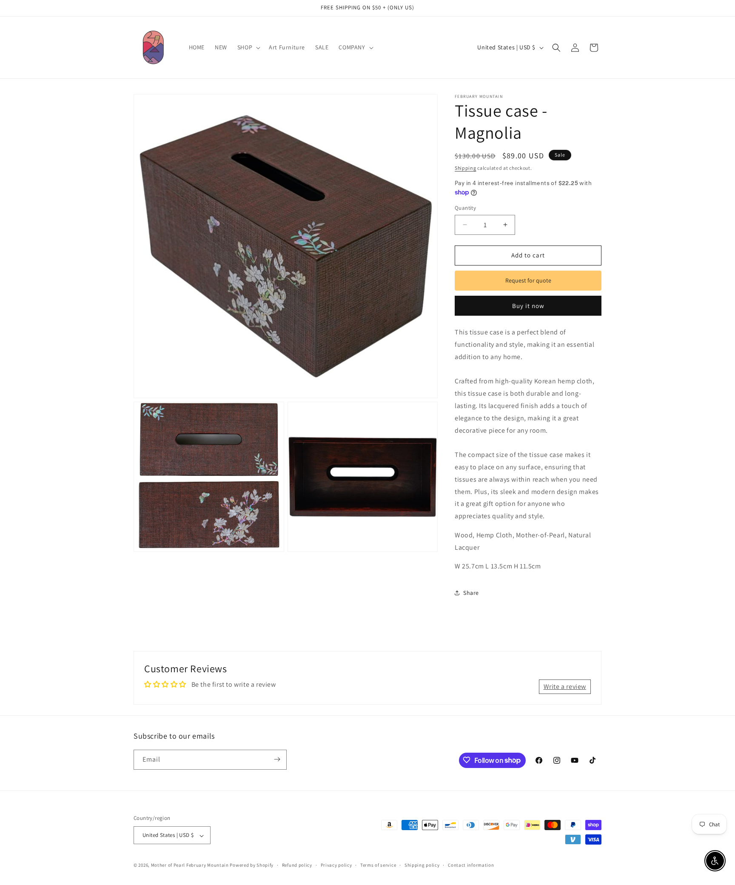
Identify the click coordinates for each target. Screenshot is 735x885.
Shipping (465, 168)
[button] (248, 47)
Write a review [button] (565, 686)
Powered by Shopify (251, 865)
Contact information (471, 865)
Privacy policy (336, 865)
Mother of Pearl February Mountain (190, 865)
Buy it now (528, 306)
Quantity (465, 207)
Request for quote (528, 280)
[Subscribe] (277, 759)
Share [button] (471, 593)
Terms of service (378, 865)
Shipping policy (422, 865)
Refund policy (297, 865)
